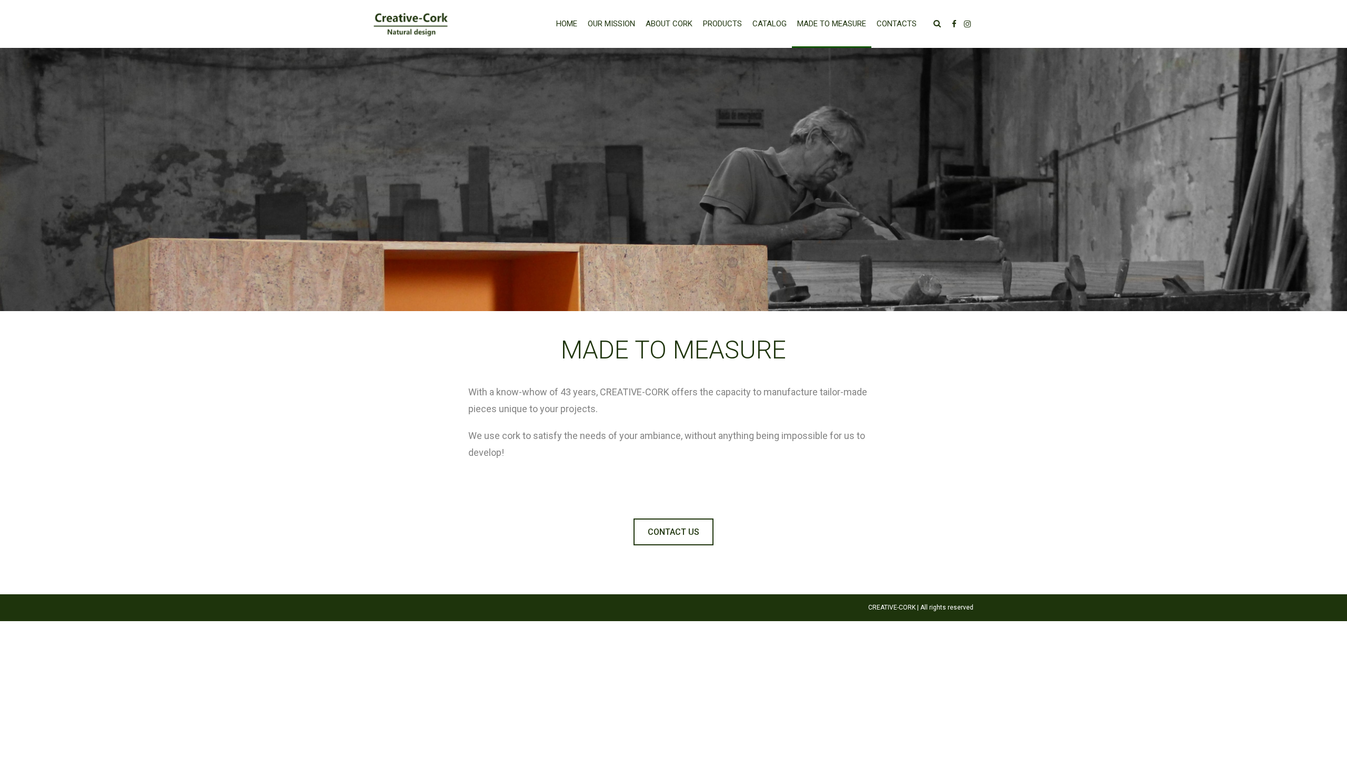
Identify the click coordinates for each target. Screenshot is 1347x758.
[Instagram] (967, 24)
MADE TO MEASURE (831, 23)
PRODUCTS (722, 23)
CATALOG (769, 23)
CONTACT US (673, 532)
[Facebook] (954, 24)
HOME (566, 23)
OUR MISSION (611, 23)
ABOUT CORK (669, 23)
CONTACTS (897, 23)
